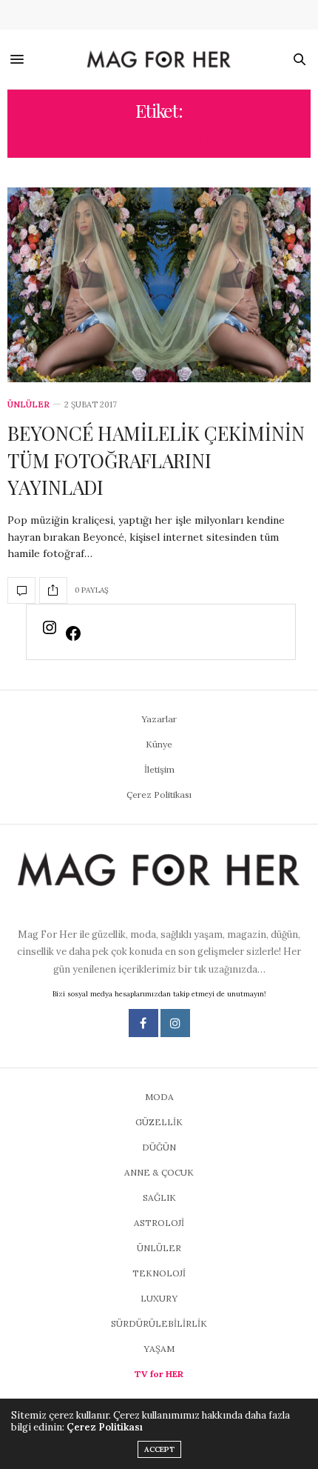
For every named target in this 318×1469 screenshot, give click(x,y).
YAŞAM (159, 1348)
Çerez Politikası (159, 794)
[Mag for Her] (159, 59)
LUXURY (159, 1298)
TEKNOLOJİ (159, 1273)
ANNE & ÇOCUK (159, 1172)
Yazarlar (159, 718)
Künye (159, 744)
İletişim (159, 769)
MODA (159, 1096)
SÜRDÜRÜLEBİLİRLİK (159, 1323)
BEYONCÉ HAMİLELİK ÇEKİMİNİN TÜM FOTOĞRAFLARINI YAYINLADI (156, 460)
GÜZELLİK (159, 1121)
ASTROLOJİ (159, 1222)
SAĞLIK (159, 1197)
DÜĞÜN (159, 1147)
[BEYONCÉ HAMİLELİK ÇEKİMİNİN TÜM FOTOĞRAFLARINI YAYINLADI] (159, 284)
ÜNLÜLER (28, 405)
